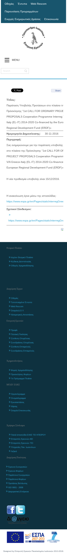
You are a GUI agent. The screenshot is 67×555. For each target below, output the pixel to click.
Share (57, 90)
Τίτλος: (11, 99)
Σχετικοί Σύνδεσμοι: (19, 209)
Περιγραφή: (14, 139)
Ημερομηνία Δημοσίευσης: (24, 133)
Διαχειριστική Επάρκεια (18, 491)
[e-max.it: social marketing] (62, 228)
